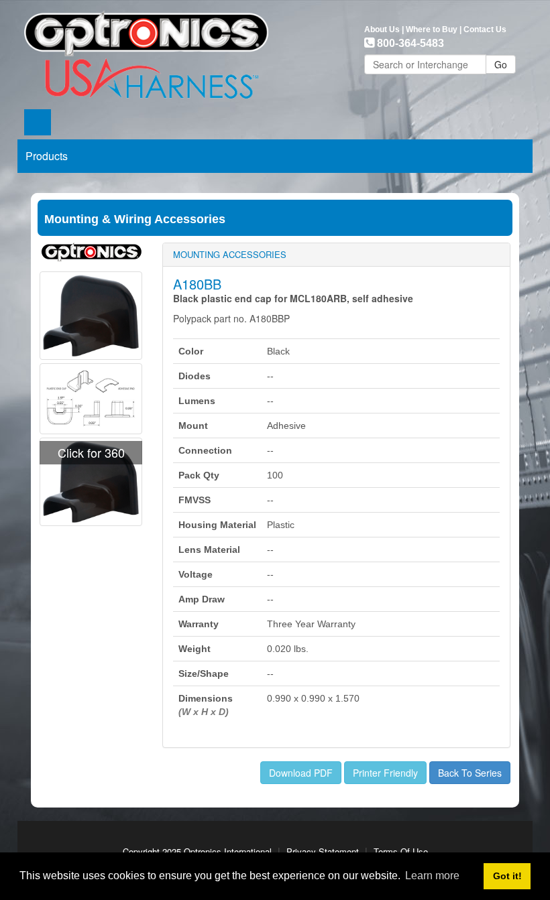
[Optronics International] (146, 51)
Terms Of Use (401, 851)
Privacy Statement (322, 851)
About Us (382, 29)
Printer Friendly (385, 772)
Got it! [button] (507, 876)
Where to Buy (431, 29)
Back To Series (470, 772)
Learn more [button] (432, 875)
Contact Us (484, 29)
